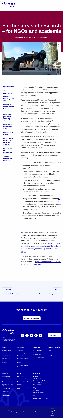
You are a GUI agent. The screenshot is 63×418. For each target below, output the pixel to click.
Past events (5, 353)
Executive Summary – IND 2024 (8, 99)
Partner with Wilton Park (39, 350)
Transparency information (5, 391)
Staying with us (6, 355)
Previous (8, 289)
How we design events (23, 353)
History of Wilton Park (7, 379)
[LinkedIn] (31, 335)
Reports (50, 355)
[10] (22, 256)
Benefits (19, 384)
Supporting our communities (6, 396)
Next (56, 289)
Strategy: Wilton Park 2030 (7, 385)
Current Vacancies (22, 379)
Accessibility (26, 412)
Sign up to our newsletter (31, 318)
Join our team (21, 376)
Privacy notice (10, 411)
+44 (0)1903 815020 (38, 392)
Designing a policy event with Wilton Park (39, 353)
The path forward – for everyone (7, 158)
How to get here (6, 358)
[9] (22, 232)
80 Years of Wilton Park (8, 381)
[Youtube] (40, 335)
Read (49, 350)
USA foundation (6, 388)
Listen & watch (52, 353)
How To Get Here (54, 335)
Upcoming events (6, 350)
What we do (20, 350)
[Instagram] (36, 335)
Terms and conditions (34, 411)
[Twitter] (22, 335)
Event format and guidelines (6, 361)
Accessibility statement (43, 411)
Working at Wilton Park (23, 381)
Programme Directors (23, 358)
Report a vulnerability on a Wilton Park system (52, 411)
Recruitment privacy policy (22, 387)
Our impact (20, 355)
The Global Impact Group (22, 361)
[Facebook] (27, 335)
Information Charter (18, 411)
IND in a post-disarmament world (8, 127)
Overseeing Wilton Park (8, 376)
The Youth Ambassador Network (23, 365)
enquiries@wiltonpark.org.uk (40, 398)
